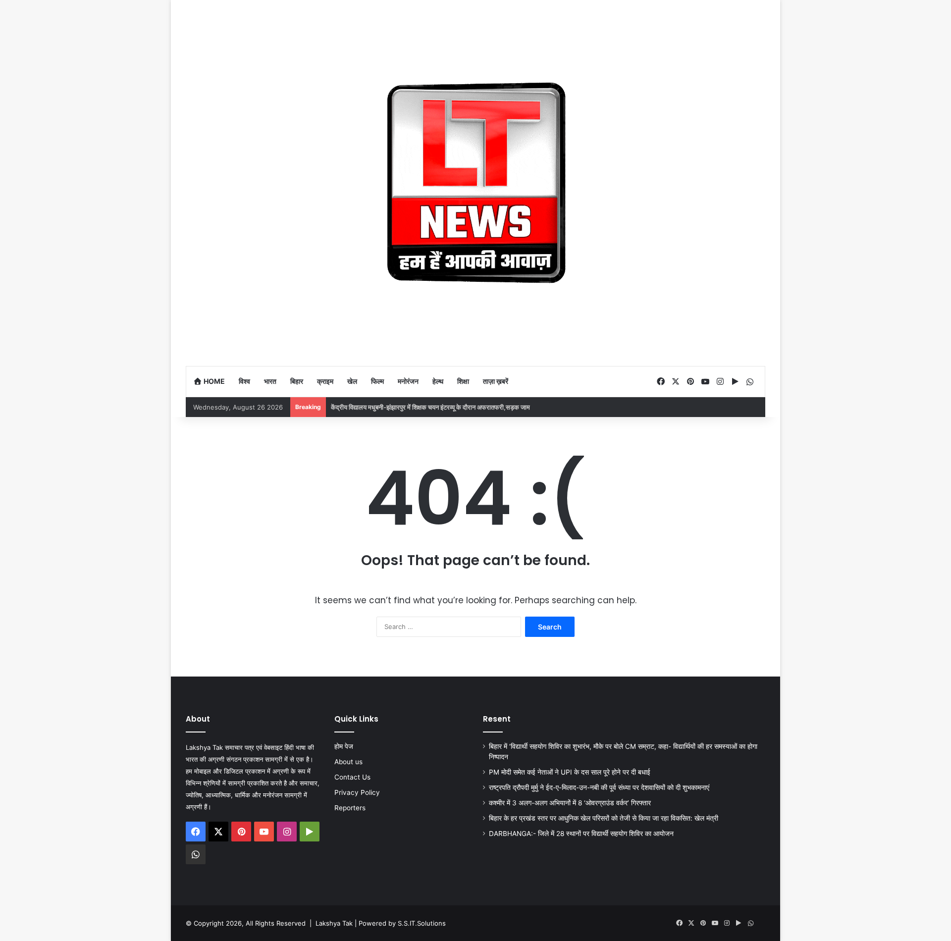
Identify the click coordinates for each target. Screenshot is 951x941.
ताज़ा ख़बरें (495, 381)
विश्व (244, 381)
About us (348, 762)
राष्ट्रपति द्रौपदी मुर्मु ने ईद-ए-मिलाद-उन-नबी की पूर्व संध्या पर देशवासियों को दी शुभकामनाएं (599, 787)
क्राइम (325, 381)
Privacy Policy (357, 792)
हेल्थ (437, 381)
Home (213, 381)
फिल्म (377, 381)
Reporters (350, 808)
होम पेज (343, 746)
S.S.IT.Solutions (422, 923)
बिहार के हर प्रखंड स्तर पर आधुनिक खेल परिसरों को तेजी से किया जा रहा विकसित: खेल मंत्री (603, 818)
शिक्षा (463, 381)
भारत (270, 381)
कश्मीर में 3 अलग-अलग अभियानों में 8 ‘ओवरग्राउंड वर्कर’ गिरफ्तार (570, 803)
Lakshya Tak (334, 923)
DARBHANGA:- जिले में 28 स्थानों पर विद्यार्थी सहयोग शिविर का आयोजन (581, 833)
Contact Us (352, 777)
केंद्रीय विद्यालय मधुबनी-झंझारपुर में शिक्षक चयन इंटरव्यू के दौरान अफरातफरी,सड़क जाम (430, 407)
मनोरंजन (408, 381)
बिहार (296, 381)
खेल (352, 381)
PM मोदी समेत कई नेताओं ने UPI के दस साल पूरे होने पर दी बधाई (569, 772)
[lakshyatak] (475, 183)
